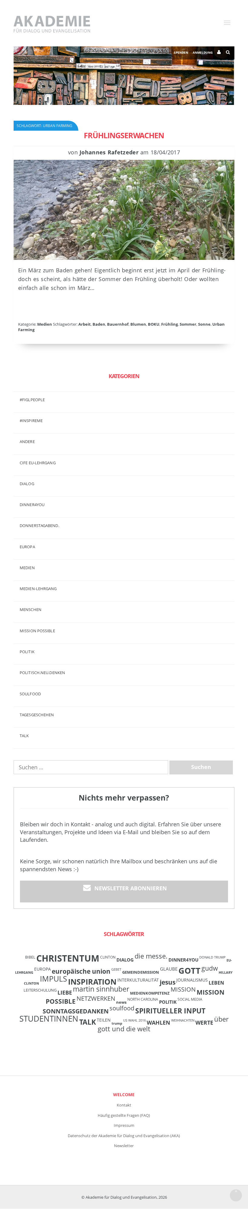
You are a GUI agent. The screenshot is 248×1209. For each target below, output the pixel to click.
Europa (27, 546)
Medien (44, 324)
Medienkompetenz (150, 993)
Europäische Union (81, 971)
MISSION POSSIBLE (37, 630)
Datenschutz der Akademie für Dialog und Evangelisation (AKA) (124, 1135)
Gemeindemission (140, 972)
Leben (216, 982)
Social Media (190, 999)
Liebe (64, 992)
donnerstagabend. (39, 525)
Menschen (30, 609)
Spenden (181, 52)
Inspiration (92, 981)
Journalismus (192, 980)
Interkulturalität (138, 980)
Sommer (188, 324)
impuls (53, 978)
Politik (27, 651)
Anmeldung (203, 52)
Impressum (124, 1125)
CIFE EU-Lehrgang (38, 462)
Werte (204, 1022)
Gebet (116, 969)
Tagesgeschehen (37, 714)
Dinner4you (32, 504)
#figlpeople (32, 399)
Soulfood (30, 694)
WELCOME (124, 1094)
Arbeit (84, 324)
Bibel (30, 957)
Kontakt (124, 1105)
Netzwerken (96, 998)
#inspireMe (31, 420)
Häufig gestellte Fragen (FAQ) (124, 1115)
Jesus (167, 982)
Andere (27, 441)
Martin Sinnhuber (101, 989)
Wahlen (158, 1022)
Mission (183, 989)
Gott (189, 970)
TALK (24, 735)
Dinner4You (183, 960)
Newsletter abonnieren (130, 888)
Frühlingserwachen (124, 135)
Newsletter (124, 1145)
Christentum (67, 958)
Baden (99, 324)
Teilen (104, 1020)
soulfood (121, 1008)
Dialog (27, 483)
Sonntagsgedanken (76, 1011)
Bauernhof (118, 324)
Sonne (204, 324)
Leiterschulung (40, 990)
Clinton (108, 957)
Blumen (138, 324)
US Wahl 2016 (134, 1020)
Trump (117, 1023)
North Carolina (142, 999)
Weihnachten (182, 1020)
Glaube (169, 969)
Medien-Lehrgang (38, 588)
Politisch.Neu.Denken (42, 672)
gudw (209, 968)
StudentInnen (48, 1018)
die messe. (151, 956)
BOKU (153, 324)
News (121, 1002)
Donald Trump (212, 957)
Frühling (169, 324)
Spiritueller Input (170, 1011)
